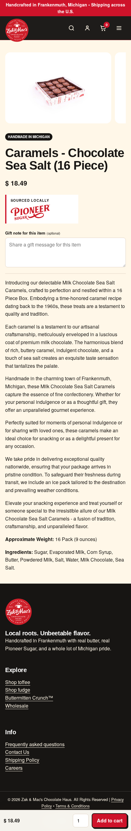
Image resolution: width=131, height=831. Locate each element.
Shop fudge (17, 689)
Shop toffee (17, 682)
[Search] (71, 28)
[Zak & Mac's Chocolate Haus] (17, 30)
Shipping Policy (22, 759)
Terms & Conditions (72, 806)
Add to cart (109, 820)
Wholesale (16, 705)
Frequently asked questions (35, 744)
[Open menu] (119, 28)
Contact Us (17, 751)
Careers (14, 767)
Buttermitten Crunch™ (29, 697)
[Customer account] (87, 28)
